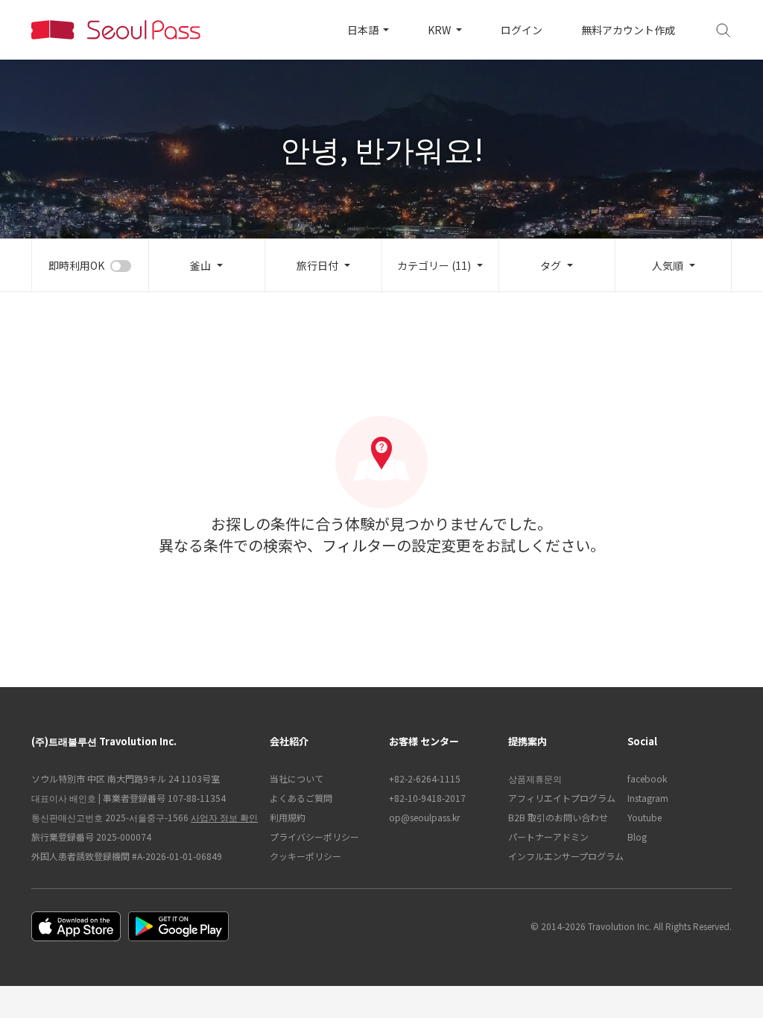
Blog (637, 836)
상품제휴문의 (535, 778)
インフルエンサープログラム (560, 856)
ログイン (521, 29)
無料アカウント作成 (628, 29)
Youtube (644, 817)
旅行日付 (317, 265)
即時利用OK (76, 265)
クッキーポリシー (305, 856)
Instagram (647, 797)
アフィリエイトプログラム (560, 797)
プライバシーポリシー (314, 836)
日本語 (364, 29)
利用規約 (287, 817)
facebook (647, 778)
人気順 (667, 265)
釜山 (200, 265)
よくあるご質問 (301, 797)
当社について (296, 778)
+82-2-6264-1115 (424, 778)
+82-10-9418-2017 (427, 797)
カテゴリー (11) (434, 265)
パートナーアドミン (548, 836)
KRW (440, 29)
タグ (550, 265)
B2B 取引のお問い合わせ (558, 817)
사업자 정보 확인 (224, 817)
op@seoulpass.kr (424, 817)
